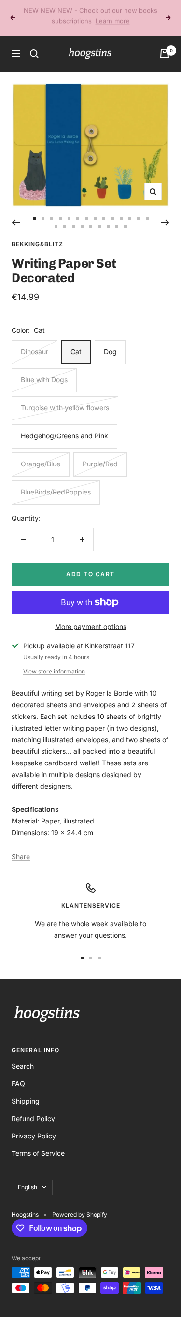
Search (23, 1055)
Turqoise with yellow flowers (65, 397)
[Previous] (16, 212)
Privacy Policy (34, 1125)
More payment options (90, 616)
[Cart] (164, 43)
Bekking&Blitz (37, 233)
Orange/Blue (40, 453)
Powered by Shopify (79, 1204)
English (27, 1176)
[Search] (34, 43)
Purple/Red (100, 453)
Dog (110, 341)
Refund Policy (33, 1108)
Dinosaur (34, 341)
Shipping (26, 1090)
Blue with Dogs (44, 369)
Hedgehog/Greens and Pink (64, 425)
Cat (76, 341)
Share (21, 846)
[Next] (165, 212)
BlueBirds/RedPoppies (56, 481)
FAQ (18, 1073)
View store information (54, 660)
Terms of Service (38, 1142)
